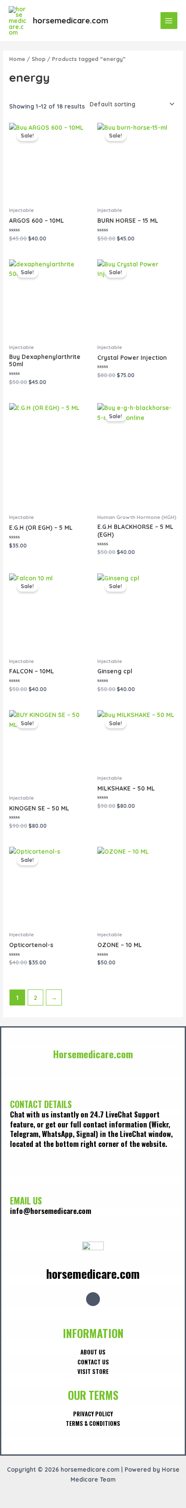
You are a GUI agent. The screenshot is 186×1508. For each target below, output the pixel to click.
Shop (38, 58)
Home (17, 58)
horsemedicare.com (70, 21)
